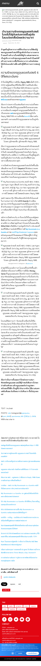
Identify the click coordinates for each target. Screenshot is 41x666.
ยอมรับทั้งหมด (32, 653)
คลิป (5, 606)
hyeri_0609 (6, 416)
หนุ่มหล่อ (33, 606)
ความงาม (18, 606)
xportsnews (16, 416)
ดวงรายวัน (21, 609)
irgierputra (30, 264)
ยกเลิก (20, 653)
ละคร (5, 609)
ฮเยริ (11, 113)
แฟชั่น (11, 606)
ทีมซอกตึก (27, 116)
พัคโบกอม (4, 99)
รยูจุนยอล (23, 99)
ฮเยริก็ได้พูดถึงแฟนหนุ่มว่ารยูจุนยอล (23, 232)
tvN (9, 413)
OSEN (34, 416)
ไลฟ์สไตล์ (12, 609)
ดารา (26, 606)
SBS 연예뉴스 (26, 416)
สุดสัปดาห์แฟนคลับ (10, 577)
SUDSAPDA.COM (16, 41)
